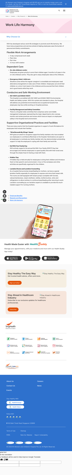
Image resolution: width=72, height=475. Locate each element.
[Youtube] (11, 417)
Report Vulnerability (41, 435)
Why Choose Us (21, 16)
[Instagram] (14, 417)
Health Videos (17, 407)
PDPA (8, 435)
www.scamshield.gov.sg (15, 6)
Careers (13, 16)
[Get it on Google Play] (31, 258)
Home (7, 16)
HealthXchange (16, 402)
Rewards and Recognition (18, 198)
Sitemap (23, 431)
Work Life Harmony (16, 200)
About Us (10, 381)
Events (9, 390)
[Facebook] (7, 417)
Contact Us (10, 386)
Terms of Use (10, 431)
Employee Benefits (16, 196)
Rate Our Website (26, 435)
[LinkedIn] (17, 417)
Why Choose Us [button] (13, 37)
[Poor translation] (6, 459)
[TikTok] (20, 417)
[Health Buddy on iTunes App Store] (13, 258)
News (39, 386)
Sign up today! (14, 283)
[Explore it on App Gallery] (50, 258)
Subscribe (13, 309)
